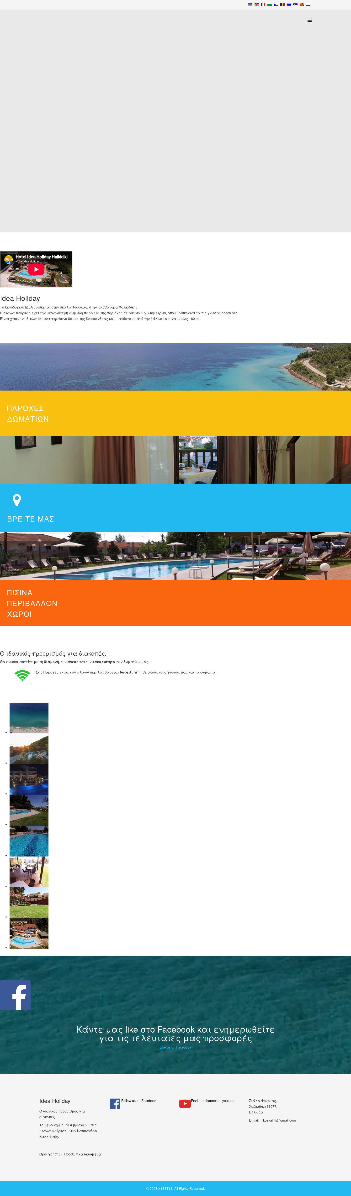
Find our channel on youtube (212, 1100)
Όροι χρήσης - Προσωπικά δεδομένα (70, 1154)
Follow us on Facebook (138, 1100)
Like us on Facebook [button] (175, 1047)
